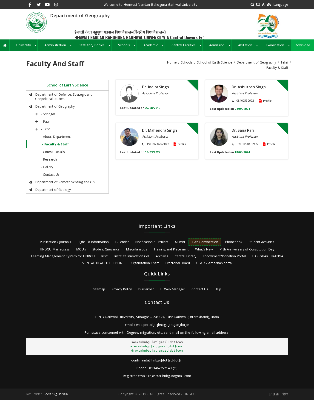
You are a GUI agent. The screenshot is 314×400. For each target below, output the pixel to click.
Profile (267, 101)
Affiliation (248, 47)
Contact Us (199, 289)
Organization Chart (145, 263)
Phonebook (233, 242)
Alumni (180, 242)
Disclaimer (146, 289)
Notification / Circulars (151, 242)
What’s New (204, 249)
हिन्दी (285, 394)
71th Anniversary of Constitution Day (246, 249)
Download (302, 45)
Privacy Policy (121, 289)
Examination (278, 47)
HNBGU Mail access (55, 249)
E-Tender (122, 242)
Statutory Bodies (95, 47)
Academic (154, 47)
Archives (162, 256)
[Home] (36, 22)
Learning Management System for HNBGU (63, 256)
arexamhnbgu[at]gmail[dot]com (156, 346)
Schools (127, 47)
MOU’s (81, 249)
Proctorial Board (177, 263)
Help (217, 289)
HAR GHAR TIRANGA (267, 256)
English (274, 394)
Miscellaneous (136, 249)
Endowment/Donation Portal (224, 256)
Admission (220, 47)
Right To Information (93, 242)
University (26, 47)
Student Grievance (106, 249)
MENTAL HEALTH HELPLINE (103, 263)
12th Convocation (205, 242)
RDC (104, 256)
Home (172, 62)
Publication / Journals (55, 242)
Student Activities (261, 242)
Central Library (185, 256)
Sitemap (99, 289)
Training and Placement (171, 249)
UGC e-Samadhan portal (214, 263)
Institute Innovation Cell (131, 256)
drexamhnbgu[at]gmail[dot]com (157, 350)
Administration (58, 47)
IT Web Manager (172, 289)
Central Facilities (186, 47)
